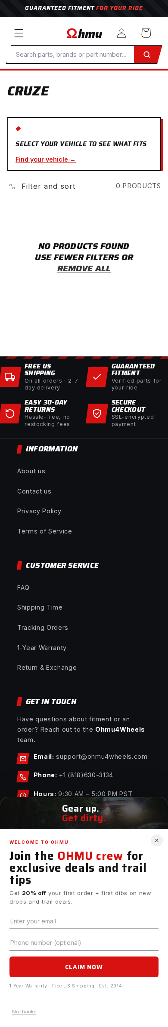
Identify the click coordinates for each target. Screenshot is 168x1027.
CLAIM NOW (84, 967)
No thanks (24, 1012)
